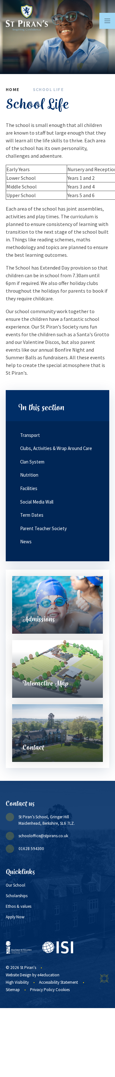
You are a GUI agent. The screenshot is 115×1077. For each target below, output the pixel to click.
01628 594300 (31, 848)
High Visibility (17, 982)
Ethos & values (18, 906)
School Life (48, 89)
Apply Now (15, 917)
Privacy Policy (42, 989)
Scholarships (16, 895)
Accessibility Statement (58, 982)
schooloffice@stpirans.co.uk (43, 836)
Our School (15, 885)
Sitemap (13, 989)
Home (12, 89)
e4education (48, 975)
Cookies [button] (63, 989)
